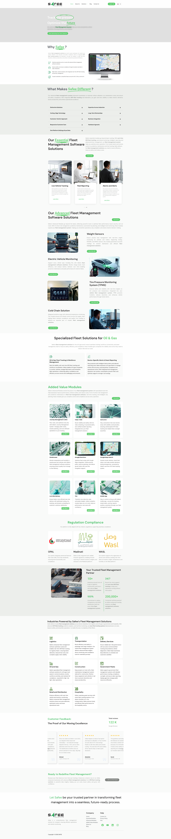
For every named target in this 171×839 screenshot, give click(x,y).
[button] (85, 207)
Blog (91, 4)
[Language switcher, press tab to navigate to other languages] (119, 4)
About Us (77, 4)
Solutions (84, 4)
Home (71, 4)
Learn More (81, 199)
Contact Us (96, 4)
